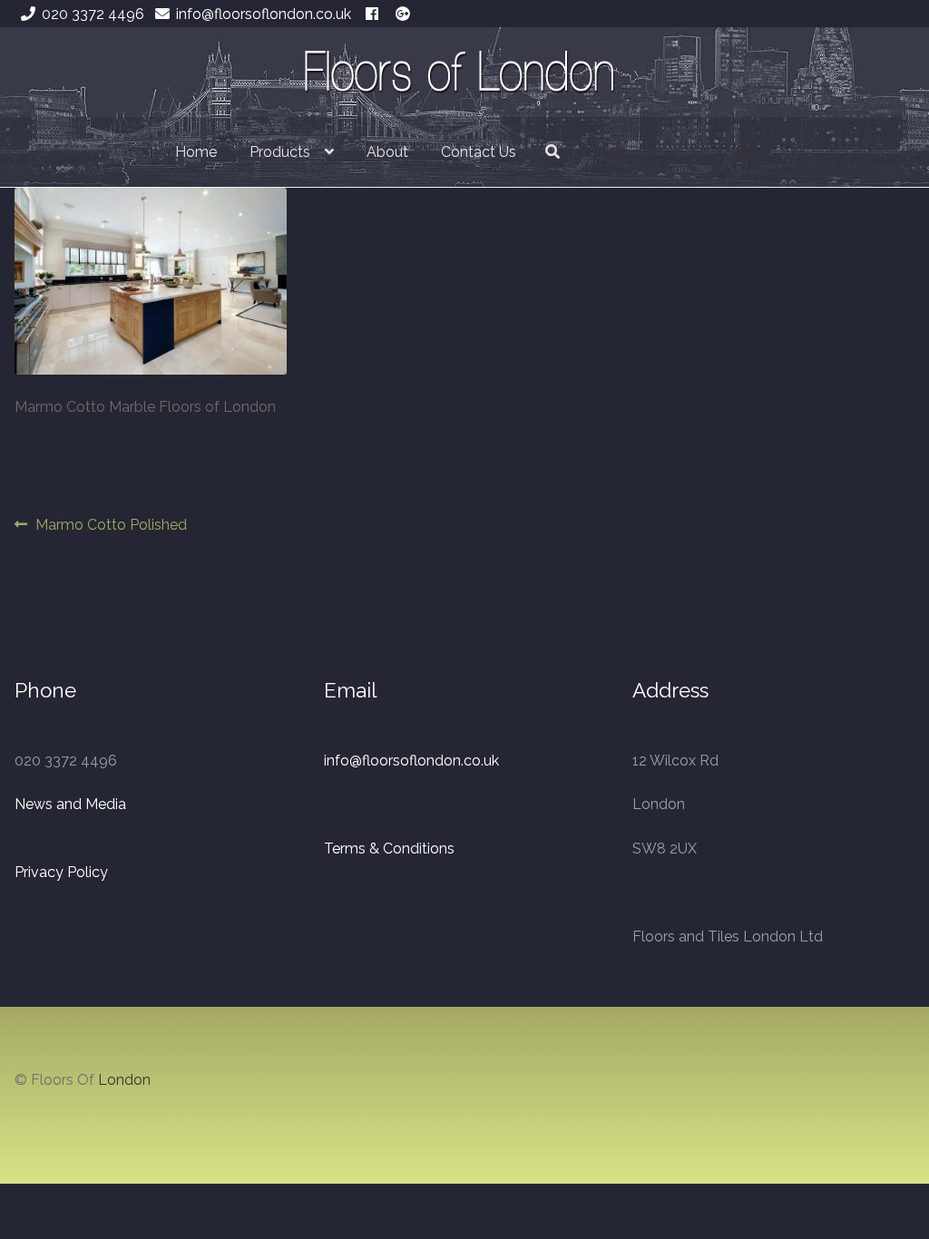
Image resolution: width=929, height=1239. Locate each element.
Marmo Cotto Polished (110, 526)
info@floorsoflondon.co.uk (263, 14)
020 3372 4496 (93, 14)
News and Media (70, 804)
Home (196, 152)
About (387, 152)
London (124, 1079)
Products (279, 152)
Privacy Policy (61, 872)
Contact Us (478, 152)
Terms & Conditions (389, 848)
